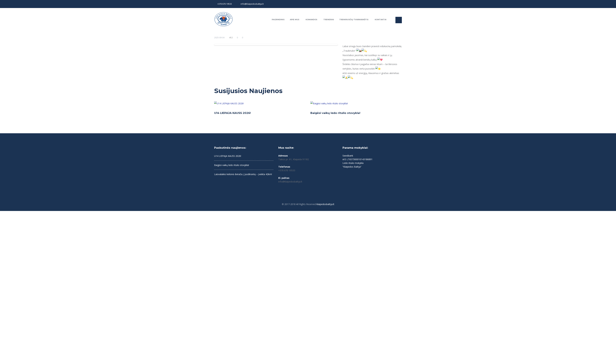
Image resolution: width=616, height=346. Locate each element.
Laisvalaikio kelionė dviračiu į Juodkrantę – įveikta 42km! (243, 174)
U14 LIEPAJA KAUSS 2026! (232, 113)
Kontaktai (380, 19)
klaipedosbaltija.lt (325, 204)
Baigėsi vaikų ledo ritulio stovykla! (335, 113)
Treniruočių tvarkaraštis (353, 19)
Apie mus (294, 19)
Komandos (311, 19)
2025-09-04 (219, 37)
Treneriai (328, 19)
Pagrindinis (278, 19)
